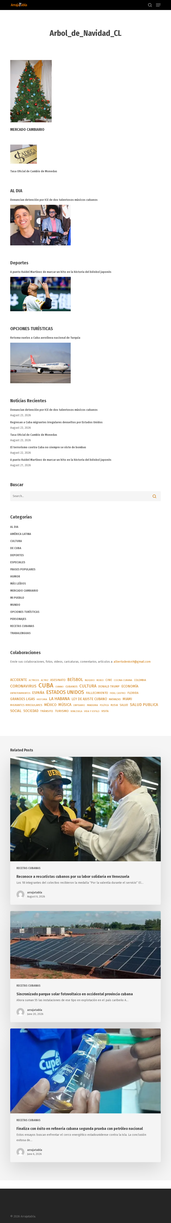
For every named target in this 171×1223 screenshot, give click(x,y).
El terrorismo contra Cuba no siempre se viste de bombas (48, 447)
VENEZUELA (76, 711)
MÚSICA (64, 704)
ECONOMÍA (129, 686)
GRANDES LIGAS (22, 699)
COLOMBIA (140, 680)
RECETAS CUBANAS (22, 626)
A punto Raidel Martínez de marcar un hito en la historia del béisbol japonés (60, 272)
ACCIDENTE (18, 680)
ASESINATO (57, 680)
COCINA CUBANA (123, 680)
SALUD (124, 705)
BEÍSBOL (75, 679)
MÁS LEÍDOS (18, 583)
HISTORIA (42, 699)
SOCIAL (15, 711)
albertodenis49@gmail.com (132, 661)
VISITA (104, 711)
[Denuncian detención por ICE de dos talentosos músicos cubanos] (40, 225)
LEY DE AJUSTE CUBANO (89, 699)
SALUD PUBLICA (144, 704)
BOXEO (100, 680)
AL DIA (14, 527)
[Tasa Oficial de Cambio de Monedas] (85, 157)
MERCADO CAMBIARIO (24, 590)
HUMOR (15, 576)
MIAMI (127, 699)
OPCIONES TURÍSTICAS (24, 612)
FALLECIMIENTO (97, 693)
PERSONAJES (18, 619)
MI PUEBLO (17, 598)
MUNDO (15, 605)
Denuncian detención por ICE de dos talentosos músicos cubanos (54, 200)
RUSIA (114, 705)
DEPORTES (17, 555)
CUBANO (59, 686)
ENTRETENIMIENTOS (20, 693)
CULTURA (16, 541)
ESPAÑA (38, 693)
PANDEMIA (92, 705)
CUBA (45, 685)
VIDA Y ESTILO (91, 711)
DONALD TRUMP (108, 686)
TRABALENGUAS (20, 633)
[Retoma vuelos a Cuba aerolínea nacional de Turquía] (40, 363)
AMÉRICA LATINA (20, 534)
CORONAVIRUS (23, 686)
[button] (158, 5)
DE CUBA (15, 548)
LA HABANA (59, 698)
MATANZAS (115, 699)
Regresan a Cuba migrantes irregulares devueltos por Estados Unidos (56, 422)
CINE (109, 680)
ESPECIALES (17, 562)
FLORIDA (132, 693)
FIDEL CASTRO (118, 693)
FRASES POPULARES (22, 569)
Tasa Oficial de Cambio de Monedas (33, 171)
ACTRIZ (44, 680)
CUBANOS (71, 686)
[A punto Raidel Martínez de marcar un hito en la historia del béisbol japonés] (40, 294)
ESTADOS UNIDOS (65, 692)
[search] (150, 4)
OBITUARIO (79, 705)
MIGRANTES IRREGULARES (26, 705)
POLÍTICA (104, 705)
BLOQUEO (90, 680)
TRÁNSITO (46, 711)
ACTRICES (34, 680)
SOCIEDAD (30, 711)
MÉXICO (50, 705)
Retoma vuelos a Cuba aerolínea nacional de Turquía (45, 338)
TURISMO (62, 711)
